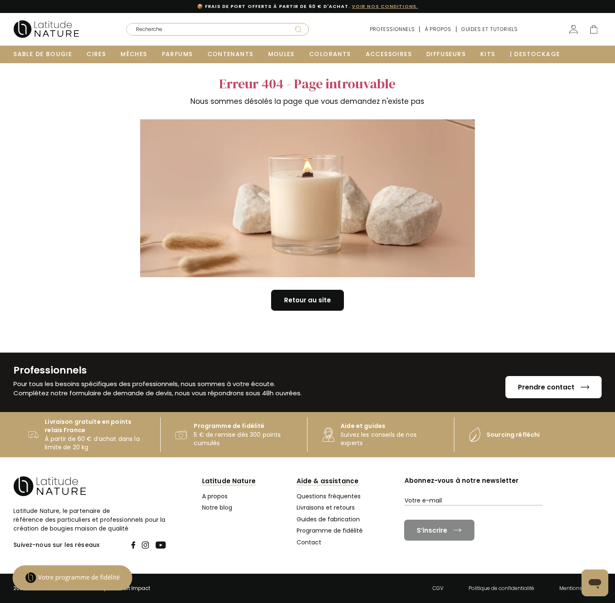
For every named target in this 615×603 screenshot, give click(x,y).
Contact (309, 542)
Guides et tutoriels (489, 29)
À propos (438, 29)
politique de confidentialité (534, 515)
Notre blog (217, 507)
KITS (487, 54)
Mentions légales (580, 588)
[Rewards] (72, 577)
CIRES (96, 54)
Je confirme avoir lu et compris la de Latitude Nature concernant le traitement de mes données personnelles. (505, 519)
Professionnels (392, 29)
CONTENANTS (231, 54)
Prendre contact (546, 387)
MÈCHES (133, 54)
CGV (438, 588)
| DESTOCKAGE (535, 54)
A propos (215, 496)
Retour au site (307, 300)
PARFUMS (177, 54)
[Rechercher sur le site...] (298, 29)
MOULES (281, 54)
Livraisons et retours (326, 507)
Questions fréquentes (329, 496)
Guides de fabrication (328, 519)
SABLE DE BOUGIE (42, 54)
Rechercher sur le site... (152, 26)
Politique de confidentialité (501, 588)
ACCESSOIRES (389, 54)
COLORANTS (330, 54)
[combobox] (205, 29)
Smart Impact (132, 588)
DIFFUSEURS (446, 54)
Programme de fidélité (330, 530)
